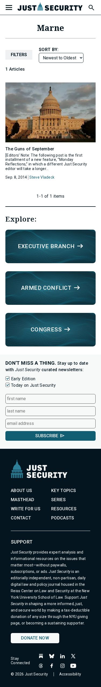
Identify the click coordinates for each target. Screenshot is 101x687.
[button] (91, 6)
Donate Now (35, 638)
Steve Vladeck (42, 177)
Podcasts (62, 517)
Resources (63, 508)
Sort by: (49, 49)
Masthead (22, 499)
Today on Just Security (33, 385)
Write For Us (25, 508)
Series (58, 499)
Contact (21, 517)
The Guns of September (29, 148)
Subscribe (46, 435)
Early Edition (23, 378)
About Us (21, 490)
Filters (19, 54)
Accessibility (70, 674)
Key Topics (63, 490)
